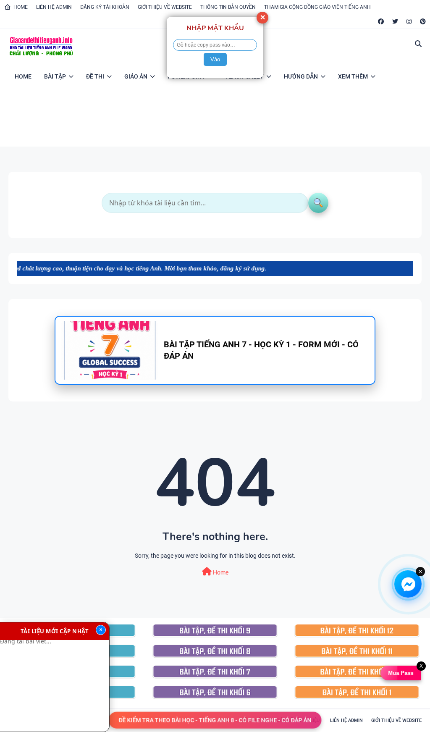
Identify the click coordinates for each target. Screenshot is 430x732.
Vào (215, 59)
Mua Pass (400, 673)
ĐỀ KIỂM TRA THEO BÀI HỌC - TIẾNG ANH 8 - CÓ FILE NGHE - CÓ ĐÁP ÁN (215, 719)
